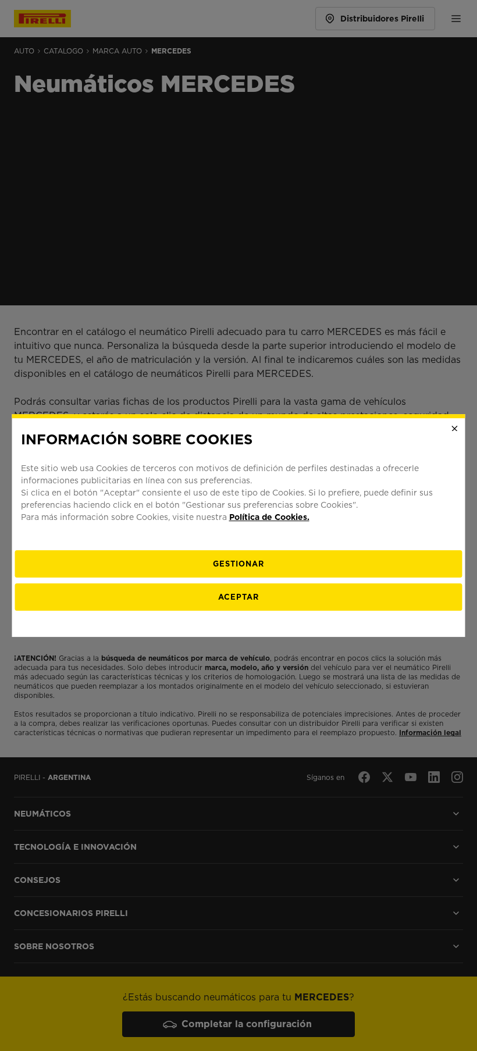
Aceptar (238, 597)
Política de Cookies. (269, 517)
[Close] (455, 428)
